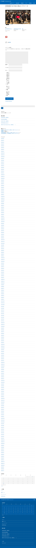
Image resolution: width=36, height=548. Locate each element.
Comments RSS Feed (8, 101)
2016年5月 (2, 335)
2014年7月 (2, 371)
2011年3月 (2, 434)
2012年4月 (2, 411)
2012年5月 (2, 409)
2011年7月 (2, 427)
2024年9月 (2, 180)
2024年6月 (2, 185)
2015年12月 (2, 344)
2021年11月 (2, 241)
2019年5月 (2, 270)
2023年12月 (2, 196)
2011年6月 (2, 429)
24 (3, 483)
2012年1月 (2, 416)
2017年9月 (2, 306)
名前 (6, 64)
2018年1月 (2, 299)
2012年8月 (2, 405)
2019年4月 (2, 272)
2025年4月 (2, 167)
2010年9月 (2, 445)
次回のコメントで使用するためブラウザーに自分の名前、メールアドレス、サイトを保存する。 (7, 78)
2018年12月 (2, 279)
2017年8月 (2, 308)
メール (6, 67)
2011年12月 (2, 418)
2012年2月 (2, 414)
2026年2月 (2, 149)
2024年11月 (2, 176)
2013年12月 (2, 380)
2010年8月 (2, 447)
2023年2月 (2, 214)
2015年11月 (2, 346)
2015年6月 (2, 351)
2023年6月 (2, 207)
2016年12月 (2, 322)
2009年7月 (2, 470)
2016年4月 (2, 337)
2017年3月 (2, 317)
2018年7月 (2, 288)
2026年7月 (2, 140)
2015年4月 (2, 355)
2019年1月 (2, 277)
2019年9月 (2, 263)
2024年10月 (2, 178)
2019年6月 (2, 268)
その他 (34, 3)
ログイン (3, 519)
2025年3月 (2, 169)
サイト (6, 70)
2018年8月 (2, 286)
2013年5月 (2, 389)
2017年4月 (2, 315)
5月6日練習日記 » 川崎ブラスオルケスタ (12, 133)
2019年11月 (2, 259)
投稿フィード (3, 492)
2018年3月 (2, 295)
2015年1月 (2, 360)
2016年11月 (2, 324)
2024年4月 (2, 189)
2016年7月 (2, 331)
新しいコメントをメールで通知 (7, 88)
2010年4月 (2, 454)
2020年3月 (2, 252)
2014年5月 (2, 373)
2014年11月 (2, 364)
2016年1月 (2, 342)
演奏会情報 (17, 3)
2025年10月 (2, 156)
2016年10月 (2, 326)
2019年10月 (2, 261)
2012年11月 (2, 400)
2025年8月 (2, 160)
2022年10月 (2, 221)
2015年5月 (2, 353)
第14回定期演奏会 (3, 132)
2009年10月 (2, 465)
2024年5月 (2, 187)
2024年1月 (2, 194)
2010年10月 (2, 443)
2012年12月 (2, 398)
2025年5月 (2, 165)
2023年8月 (2, 203)
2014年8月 (2, 369)
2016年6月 (2, 333)
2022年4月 (2, 232)
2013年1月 (2, 396)
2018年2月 (2, 297)
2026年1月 (2, 151)
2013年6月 (2, 387)
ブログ (26, 3)
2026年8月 (2, 138)
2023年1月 (2, 216)
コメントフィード (3, 494)
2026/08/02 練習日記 (4, 119)
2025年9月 (2, 158)
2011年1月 (2, 438)
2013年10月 (2, 382)
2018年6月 (2, 290)
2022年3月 (2, 234)
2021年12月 (2, 239)
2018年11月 (2, 281)
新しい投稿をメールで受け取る (7, 94)
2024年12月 (2, 174)
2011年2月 (2, 436)
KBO (10, 42)
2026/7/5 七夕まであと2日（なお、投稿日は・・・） (8, 124)
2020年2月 (2, 254)
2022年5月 (2, 230)
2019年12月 (2, 257)
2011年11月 (2, 420)
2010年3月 (2, 456)
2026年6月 (2, 142)
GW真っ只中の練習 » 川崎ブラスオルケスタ (13, 132)
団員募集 (30, 3)
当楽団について (12, 3)
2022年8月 (2, 225)
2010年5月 (2, 452)
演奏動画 (22, 3)
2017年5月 (2, 313)
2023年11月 (2, 198)
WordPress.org (3, 496)
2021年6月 (2, 248)
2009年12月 (2, 461)
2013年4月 (2, 391)
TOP (34, 499)
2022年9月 (2, 223)
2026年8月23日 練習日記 (4, 117)
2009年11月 (2, 463)
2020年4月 (2, 250)
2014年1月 (2, 378)
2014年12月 (2, 362)
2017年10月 (2, 304)
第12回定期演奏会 (3, 133)
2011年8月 (2, 425)
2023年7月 (2, 205)
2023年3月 (2, 212)
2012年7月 (2, 407)
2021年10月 (2, 243)
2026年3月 (2, 147)
